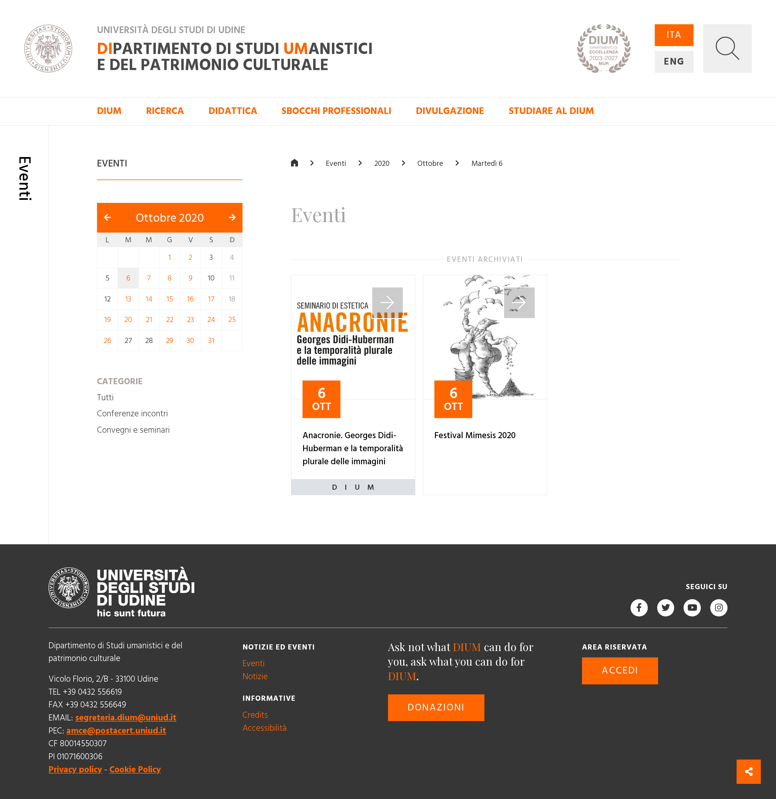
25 (232, 319)
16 (190, 299)
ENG (674, 62)
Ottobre (430, 163)
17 (211, 299)
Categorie (120, 382)
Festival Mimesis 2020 (475, 435)
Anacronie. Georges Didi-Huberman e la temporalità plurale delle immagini (353, 448)
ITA (674, 35)
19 (107, 319)
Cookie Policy (135, 769)
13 (128, 299)
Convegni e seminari (133, 430)
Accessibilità (264, 728)
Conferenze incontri (132, 414)
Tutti (105, 398)
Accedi (620, 670)
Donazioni (436, 707)
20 (128, 319)
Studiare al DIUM (551, 111)
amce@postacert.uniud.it (116, 731)
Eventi (336, 163)
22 (169, 319)
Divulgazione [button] (450, 111)
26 (107, 340)
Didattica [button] (233, 111)
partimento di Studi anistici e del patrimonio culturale (235, 57)
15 (169, 299)
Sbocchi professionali (336, 111)
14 (149, 299)
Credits (255, 715)
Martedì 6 (487, 163)
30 (190, 340)
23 (190, 319)
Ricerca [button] (165, 111)
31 (211, 340)
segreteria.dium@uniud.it (125, 718)
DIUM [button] (109, 111)
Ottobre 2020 (170, 218)
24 (211, 319)
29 (169, 340)
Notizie (255, 677)
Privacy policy (75, 769)
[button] (727, 48)
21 (149, 319)
